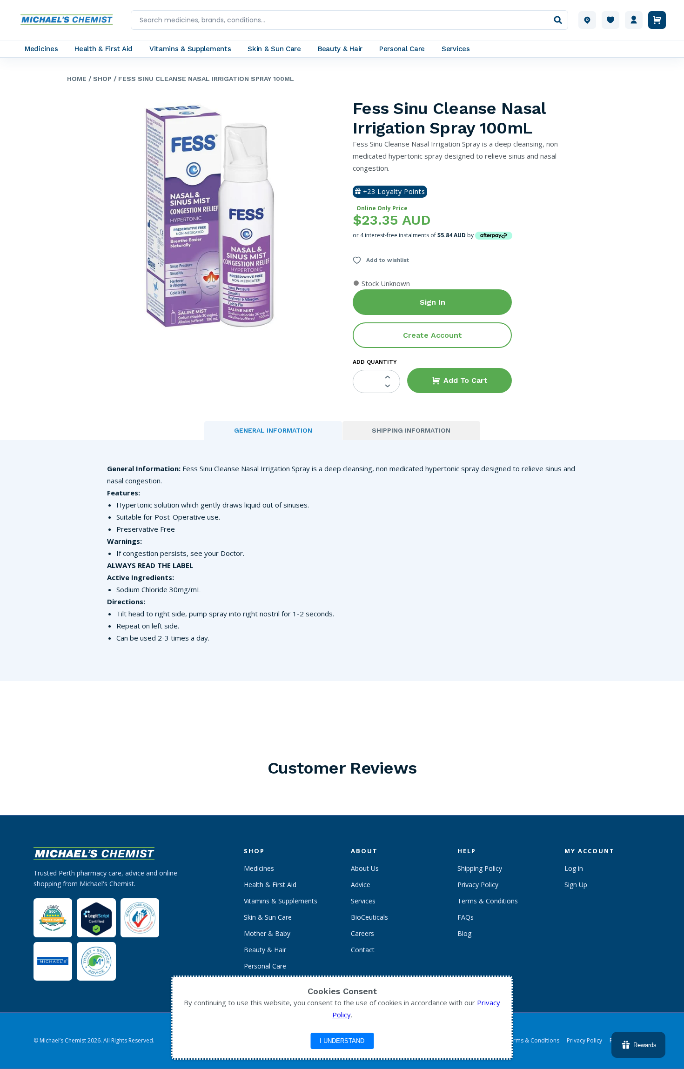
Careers (362, 933)
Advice (360, 884)
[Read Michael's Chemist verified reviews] (52, 918)
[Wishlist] (610, 20)
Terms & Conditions (487, 900)
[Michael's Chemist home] (69, 20)
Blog (464, 933)
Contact (363, 949)
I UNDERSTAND (342, 1040)
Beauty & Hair (265, 949)
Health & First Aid (270, 884)
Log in (573, 868)
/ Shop (99, 78)
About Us (365, 868)
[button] (459, 380)
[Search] (558, 20)
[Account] (634, 20)
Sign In (432, 302)
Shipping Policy (479, 868)
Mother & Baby (267, 933)
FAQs (465, 917)
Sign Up (575, 884)
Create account (432, 335)
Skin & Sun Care (268, 917)
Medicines (259, 868)
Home (77, 78)
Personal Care (265, 966)
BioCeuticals (369, 917)
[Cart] (657, 20)
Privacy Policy (477, 884)
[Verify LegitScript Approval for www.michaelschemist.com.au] (96, 917)
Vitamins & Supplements (280, 900)
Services (363, 900)
